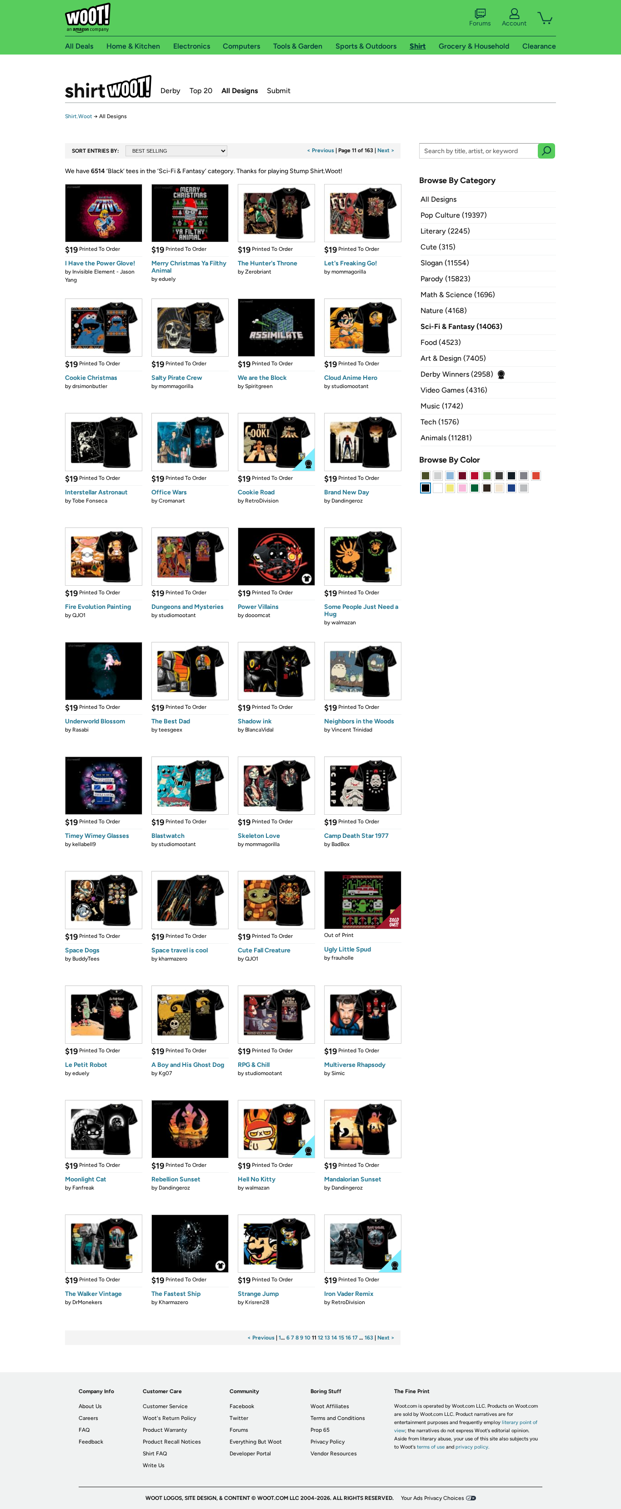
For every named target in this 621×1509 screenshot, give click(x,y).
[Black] (425, 488)
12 (320, 1338)
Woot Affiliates (329, 1406)
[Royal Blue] (511, 488)
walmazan (343, 622)
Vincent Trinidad (351, 730)
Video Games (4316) (454, 390)
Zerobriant (258, 272)
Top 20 (201, 90)
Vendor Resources (333, 1453)
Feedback (91, 1442)
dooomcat (257, 615)
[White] (437, 488)
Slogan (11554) (445, 263)
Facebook (242, 1406)
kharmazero (173, 959)
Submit (278, 90)
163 (369, 1338)
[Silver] (437, 475)
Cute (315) (438, 247)
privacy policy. (472, 1447)
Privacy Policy (327, 1442)
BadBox (340, 844)
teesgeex (170, 730)
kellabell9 (84, 844)
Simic (338, 1073)
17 (355, 1338)
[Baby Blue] (450, 475)
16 (348, 1338)
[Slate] (523, 475)
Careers (88, 1418)
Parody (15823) (446, 278)
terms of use (431, 1447)
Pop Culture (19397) (454, 215)
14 (334, 1338)
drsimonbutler (89, 386)
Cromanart (172, 501)
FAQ (84, 1430)
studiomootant (350, 386)
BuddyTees (86, 959)
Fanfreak (83, 1188)
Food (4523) (441, 342)
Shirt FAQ (155, 1453)
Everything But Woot (256, 1442)
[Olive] (425, 475)
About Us (90, 1406)
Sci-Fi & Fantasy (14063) (461, 326)
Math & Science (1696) (458, 294)
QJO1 (78, 615)
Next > (386, 150)
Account (514, 23)
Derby (170, 90)
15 (341, 1338)
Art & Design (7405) (453, 358)
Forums (480, 23)
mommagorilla (348, 272)
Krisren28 (257, 1302)
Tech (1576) (440, 422)
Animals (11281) (446, 437)
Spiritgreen (259, 386)
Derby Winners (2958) (457, 374)
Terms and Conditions (337, 1418)
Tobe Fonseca (89, 501)
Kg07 (165, 1073)
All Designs (239, 90)
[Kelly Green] (474, 488)
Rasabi (80, 730)
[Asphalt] (499, 475)
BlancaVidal (259, 730)
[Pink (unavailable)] (462, 488)
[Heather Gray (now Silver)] (523, 488)
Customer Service (165, 1406)
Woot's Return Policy (169, 1418)
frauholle (342, 958)
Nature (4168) (444, 310)
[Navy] (511, 475)
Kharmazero (173, 1302)
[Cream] (499, 488)
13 (327, 1338)
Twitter (239, 1418)
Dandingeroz (347, 501)
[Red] (474, 475)
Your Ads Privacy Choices (432, 1498)
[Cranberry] (462, 475)
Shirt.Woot (108, 86)
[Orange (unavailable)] (536, 475)
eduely (167, 279)
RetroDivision (262, 501)
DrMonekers (87, 1302)
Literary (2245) (445, 231)
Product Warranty (165, 1430)
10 (307, 1338)
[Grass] (487, 475)
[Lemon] (450, 488)
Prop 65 (320, 1430)
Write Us (154, 1465)
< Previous (320, 150)
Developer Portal (250, 1453)
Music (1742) (442, 406)
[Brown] (487, 488)
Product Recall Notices (172, 1442)
